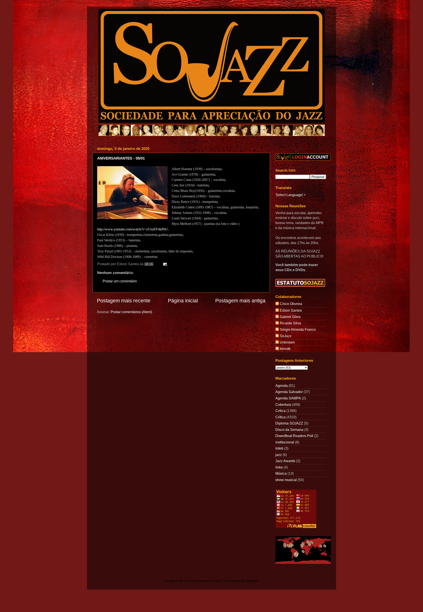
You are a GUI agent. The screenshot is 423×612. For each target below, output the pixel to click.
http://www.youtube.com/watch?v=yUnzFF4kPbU (132, 229)
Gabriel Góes (290, 317)
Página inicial (183, 300)
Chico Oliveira (291, 304)
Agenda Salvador (289, 392)
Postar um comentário (120, 281)
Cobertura (283, 404)
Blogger (252, 581)
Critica (280, 411)
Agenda (281, 386)
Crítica (280, 417)
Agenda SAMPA (288, 398)
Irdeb (279, 448)
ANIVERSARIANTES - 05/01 (121, 158)
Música (281, 473)
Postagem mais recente (123, 300)
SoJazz (285, 336)
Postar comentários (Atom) (131, 312)
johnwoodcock (209, 581)
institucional (284, 442)
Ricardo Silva (290, 323)
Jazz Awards (285, 461)
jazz (278, 455)
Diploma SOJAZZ (289, 423)
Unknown (287, 342)
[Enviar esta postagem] (164, 264)
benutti (285, 349)
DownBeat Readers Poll (294, 436)
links (279, 467)
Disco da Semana (289, 430)
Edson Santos (291, 310)
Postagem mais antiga (240, 300)
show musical (286, 480)
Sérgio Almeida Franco (298, 329)
